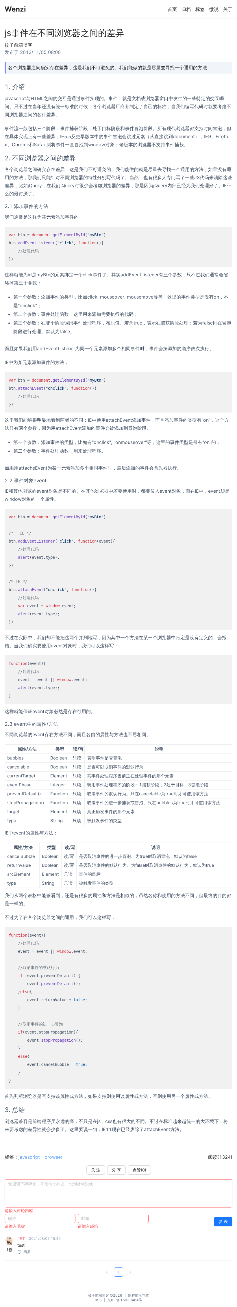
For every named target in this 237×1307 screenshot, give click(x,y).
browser (53, 1157)
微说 (214, 9)
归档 (186, 9)
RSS (98, 1300)
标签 (200, 9)
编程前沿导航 (138, 1295)
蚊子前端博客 (98, 1295)
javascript (29, 1157)
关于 (227, 9)
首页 (172, 9)
